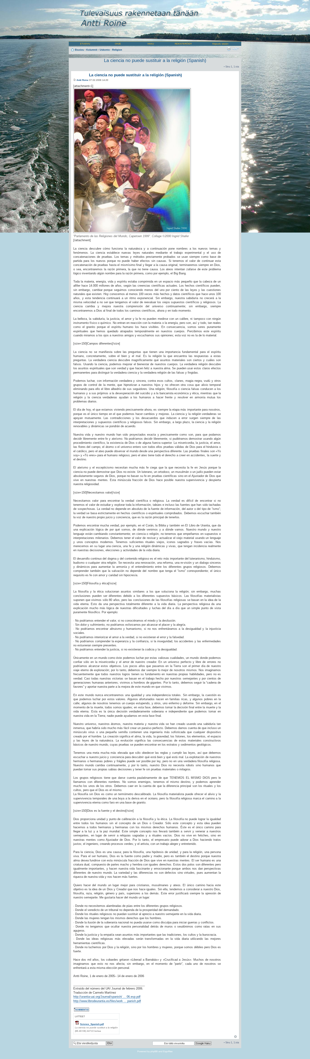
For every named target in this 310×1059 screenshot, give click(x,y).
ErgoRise (168, 1051)
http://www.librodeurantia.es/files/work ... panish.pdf (107, 1001)
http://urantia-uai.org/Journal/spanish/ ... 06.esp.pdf (106, 996)
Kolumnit (91, 49)
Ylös (235, 1036)
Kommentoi (80, 1008)
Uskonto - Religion (111, 49)
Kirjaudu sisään (220, 43)
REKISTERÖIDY (183, 43)
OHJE (118, 43)
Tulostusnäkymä (228, 49)
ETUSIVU (85, 43)
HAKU (151, 43)
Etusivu (79, 49)
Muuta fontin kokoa (235, 49)
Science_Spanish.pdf (92, 1024)
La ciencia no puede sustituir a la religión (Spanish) (155, 60)
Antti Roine (82, 80)
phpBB (154, 1051)
